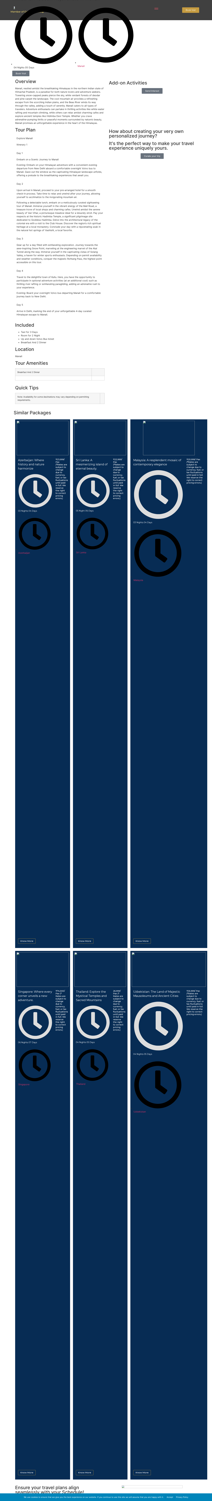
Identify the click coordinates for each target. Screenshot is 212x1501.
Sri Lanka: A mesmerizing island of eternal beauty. (91, 464)
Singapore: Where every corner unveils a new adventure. (35, 996)
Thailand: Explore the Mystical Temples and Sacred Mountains (91, 996)
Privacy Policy (182, 1497)
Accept (170, 1497)
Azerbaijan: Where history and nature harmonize (31, 464)
